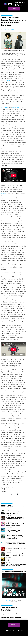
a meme (7, 80)
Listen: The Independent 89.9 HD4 (14, 571)
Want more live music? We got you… (11, 617)
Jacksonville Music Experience (14, 630)
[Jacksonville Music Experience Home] (8, 4)
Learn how (8, 600)
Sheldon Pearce (9, 29)
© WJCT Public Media (14, 632)
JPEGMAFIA (5, 107)
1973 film (4, 194)
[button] (14, 8)
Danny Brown (16, 107)
